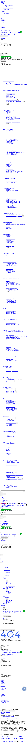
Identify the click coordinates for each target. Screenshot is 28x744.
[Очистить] (24, 491)
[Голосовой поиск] (2, 494)
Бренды (2, 681)
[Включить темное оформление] (2, 55)
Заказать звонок (4, 36)
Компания (3, 686)
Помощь (2, 696)
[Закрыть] (1, 562)
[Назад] (7, 581)
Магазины (3, 695)
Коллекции (3, 683)
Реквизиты (3, 694)
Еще (7, 104)
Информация (3, 691)
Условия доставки (4, 700)
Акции (2, 680)
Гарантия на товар (5, 701)
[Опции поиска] (1, 492)
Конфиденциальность (5, 712)
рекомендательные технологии (7, 716)
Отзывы (2, 690)
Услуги (2, 682)
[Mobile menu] (2, 525)
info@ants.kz (3, 38)
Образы (2, 684)
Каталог (2, 679)
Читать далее (14, 727)
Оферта (2, 713)
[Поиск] (2, 555)
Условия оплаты (4, 698)
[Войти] (1, 556)
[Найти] (5, 494)
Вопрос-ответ (4, 702)
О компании (3, 688)
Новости (2, 689)
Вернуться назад (4, 642)
